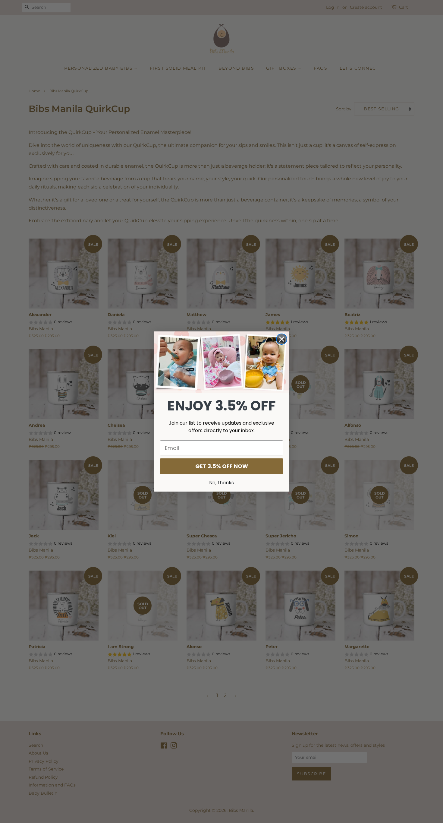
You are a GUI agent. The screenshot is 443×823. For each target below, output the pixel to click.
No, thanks (221, 482)
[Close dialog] (281, 339)
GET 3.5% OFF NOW (221, 466)
